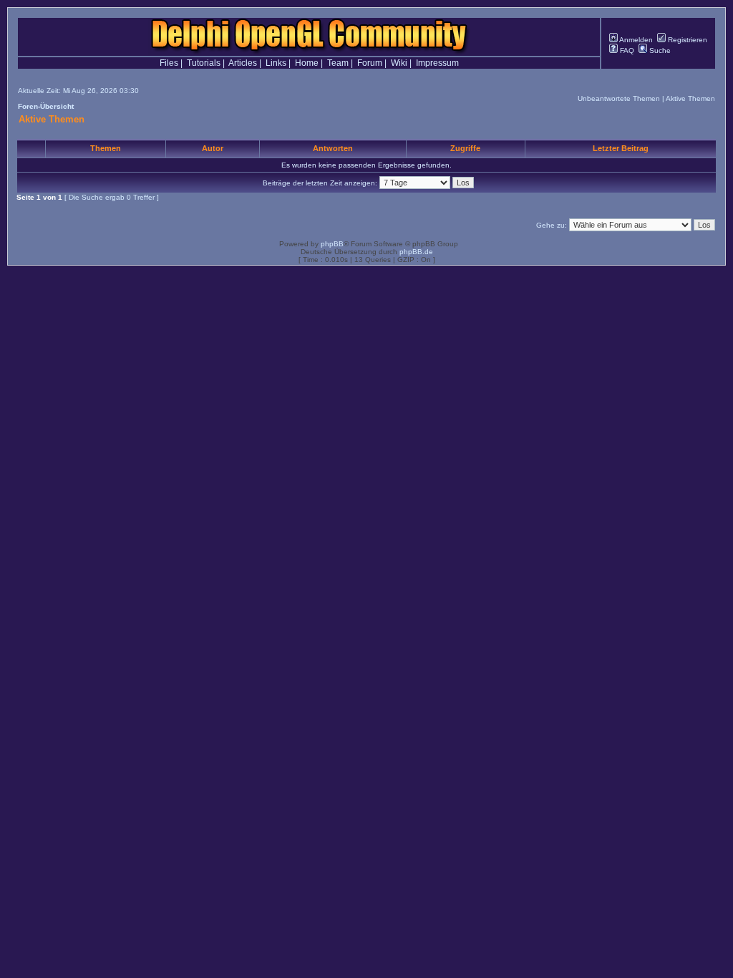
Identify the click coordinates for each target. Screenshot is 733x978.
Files (169, 63)
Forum (369, 63)
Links (276, 63)
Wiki (399, 63)
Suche (659, 50)
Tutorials (203, 63)
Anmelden (635, 40)
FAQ (626, 50)
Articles (242, 63)
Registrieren (686, 40)
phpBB (332, 244)
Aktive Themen (690, 98)
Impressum (437, 63)
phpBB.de (416, 252)
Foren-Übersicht (46, 106)
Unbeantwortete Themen (619, 98)
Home (307, 63)
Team (338, 63)
